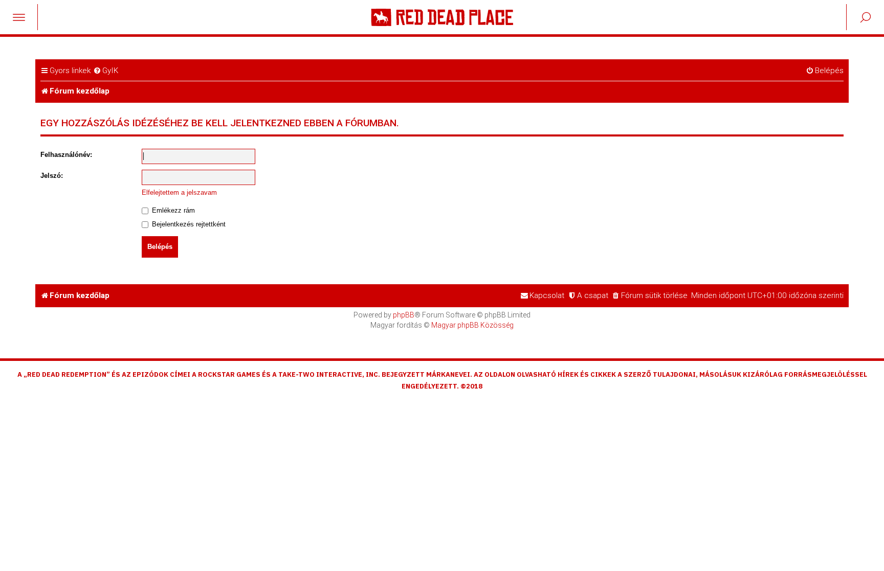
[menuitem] (105, 71)
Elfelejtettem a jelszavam (179, 192)
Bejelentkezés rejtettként (188, 224)
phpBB (403, 315)
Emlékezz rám (172, 210)
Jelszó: (51, 175)
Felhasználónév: (66, 154)
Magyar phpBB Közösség (472, 325)
